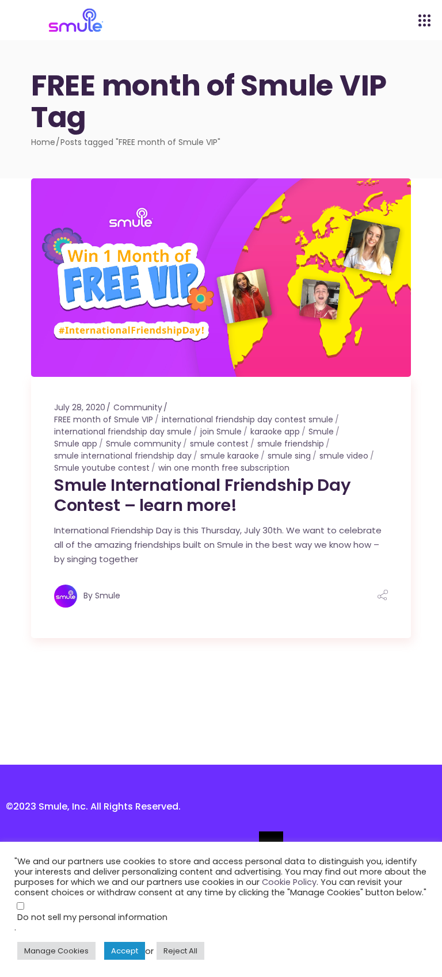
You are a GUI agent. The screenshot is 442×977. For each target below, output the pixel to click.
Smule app (75, 443)
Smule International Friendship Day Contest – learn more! (202, 495)
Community (137, 407)
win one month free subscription (223, 468)
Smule (321, 431)
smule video (343, 455)
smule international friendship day (123, 455)
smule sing (289, 455)
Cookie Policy (289, 882)
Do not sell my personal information (92, 917)
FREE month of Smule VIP (103, 419)
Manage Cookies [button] (56, 950)
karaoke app (275, 431)
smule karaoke (229, 455)
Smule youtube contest (102, 468)
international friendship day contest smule (247, 419)
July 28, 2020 (79, 407)
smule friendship (290, 443)
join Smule (221, 431)
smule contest (219, 443)
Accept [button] (124, 950)
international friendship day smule (123, 431)
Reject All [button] (180, 950)
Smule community (143, 443)
